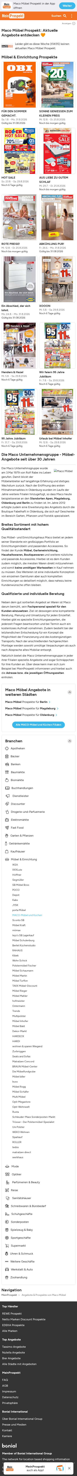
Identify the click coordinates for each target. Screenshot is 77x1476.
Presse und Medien (14, 1424)
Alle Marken (9, 1331)
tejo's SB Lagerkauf (23, 935)
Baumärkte (18, 772)
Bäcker (15, 756)
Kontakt (7, 1430)
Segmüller (18, 879)
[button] (71, 16)
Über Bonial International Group (22, 1419)
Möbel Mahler (20, 995)
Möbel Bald (18, 1026)
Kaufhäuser (18, 851)
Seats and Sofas (21, 1056)
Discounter (18, 804)
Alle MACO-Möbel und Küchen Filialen (38, 724)
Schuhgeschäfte (21, 1214)
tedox (15, 1147)
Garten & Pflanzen (21, 835)
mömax (16, 930)
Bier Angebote (11, 1358)
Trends (16, 1011)
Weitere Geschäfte (22, 1261)
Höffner (16, 874)
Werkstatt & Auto (22, 1269)
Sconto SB (18, 920)
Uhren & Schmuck (21, 1253)
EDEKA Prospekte (13, 1325)
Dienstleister (21, 796)
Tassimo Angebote (14, 1346)
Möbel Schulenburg (23, 940)
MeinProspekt (9, 1295)
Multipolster (19, 1016)
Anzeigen (66, 23)
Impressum (9, 1391)
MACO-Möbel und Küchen (27, 915)
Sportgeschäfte (21, 1237)
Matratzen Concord (23, 1061)
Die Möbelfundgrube (23, 1071)
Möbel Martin (19, 975)
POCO (16, 890)
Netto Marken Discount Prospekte (23, 1319)
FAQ (5, 1380)
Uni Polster (18, 1127)
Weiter (67, 5)
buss (15, 1081)
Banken (15, 764)
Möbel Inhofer (20, 1021)
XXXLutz (17, 869)
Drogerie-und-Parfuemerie (28, 811)
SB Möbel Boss (20, 884)
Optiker (16, 1174)
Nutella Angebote (13, 1352)
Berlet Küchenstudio (23, 945)
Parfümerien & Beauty (26, 1182)
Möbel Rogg (19, 1086)
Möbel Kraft (18, 925)
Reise (14, 1190)
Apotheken (18, 748)
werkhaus (17, 1157)
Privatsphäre (10, 1403)
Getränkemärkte (19, 843)
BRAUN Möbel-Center (24, 1066)
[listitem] (19, 93)
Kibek (15, 955)
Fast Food (17, 827)
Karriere (7, 1436)
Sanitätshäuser (21, 1198)
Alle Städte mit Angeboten (19, 1364)
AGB (5, 1385)
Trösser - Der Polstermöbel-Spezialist (33, 1122)
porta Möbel (19, 910)
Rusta (15, 1111)
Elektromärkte (20, 819)
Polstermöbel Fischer (24, 965)
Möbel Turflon (20, 980)
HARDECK (18, 1036)
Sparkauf (17, 1137)
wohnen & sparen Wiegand (27, 1046)
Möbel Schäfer (20, 1091)
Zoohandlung (18, 1277)
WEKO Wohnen (21, 1132)
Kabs (15, 900)
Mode (15, 1166)
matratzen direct (21, 1152)
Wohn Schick (19, 960)
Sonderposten (20, 1222)
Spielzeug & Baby (22, 1230)
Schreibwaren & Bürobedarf (28, 1206)
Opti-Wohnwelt (21, 1106)
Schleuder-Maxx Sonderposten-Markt (33, 1117)
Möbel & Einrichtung (24, 859)
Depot (15, 895)
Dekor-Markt (19, 1031)
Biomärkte (17, 780)
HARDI (16, 1041)
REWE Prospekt (12, 1313)
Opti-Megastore (21, 1101)
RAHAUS (17, 950)
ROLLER (16, 1142)
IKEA (15, 864)
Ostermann (18, 1006)
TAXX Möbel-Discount (24, 985)
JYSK (15, 905)
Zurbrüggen (19, 1051)
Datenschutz (10, 1397)
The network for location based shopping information (36, 1459)
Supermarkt (18, 1245)
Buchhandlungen (22, 788)
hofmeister (18, 1000)
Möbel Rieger (19, 990)
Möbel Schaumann (22, 970)
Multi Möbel (18, 1096)
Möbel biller (18, 1076)
